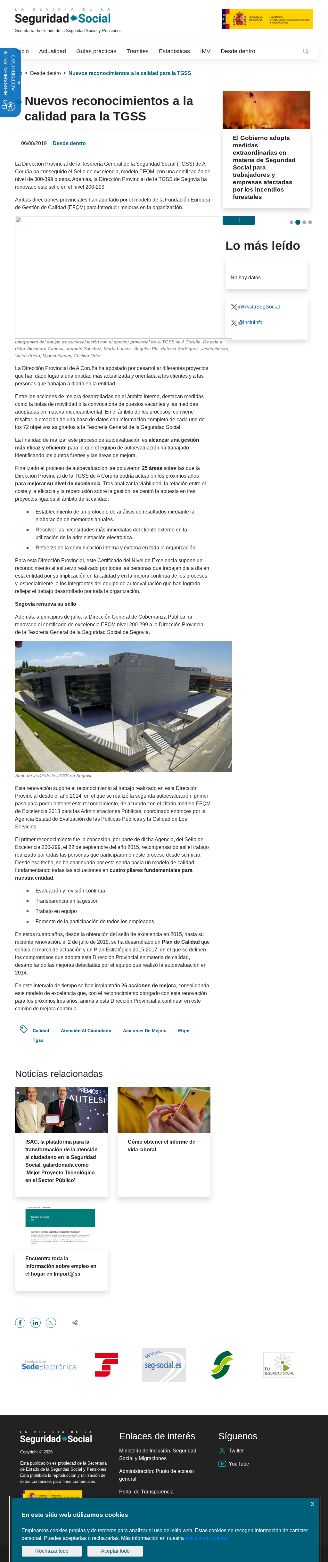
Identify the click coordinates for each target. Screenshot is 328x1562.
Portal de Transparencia (146, 1491)
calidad (41, 1030)
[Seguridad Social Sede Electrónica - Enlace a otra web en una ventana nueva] (49, 1365)
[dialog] (165, 1530)
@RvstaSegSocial (259, 284)
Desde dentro (45, 73)
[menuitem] (22, 51)
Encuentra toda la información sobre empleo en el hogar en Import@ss (60, 1266)
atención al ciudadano (86, 1030)
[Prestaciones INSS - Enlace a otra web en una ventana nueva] (221, 1365)
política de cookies (206, 1538)
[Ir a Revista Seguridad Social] (74, 16)
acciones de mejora (145, 1030)
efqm (183, 1030)
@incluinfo (250, 300)
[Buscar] (305, 51)
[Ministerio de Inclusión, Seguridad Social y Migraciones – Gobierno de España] (267, 18)
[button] (72, 1323)
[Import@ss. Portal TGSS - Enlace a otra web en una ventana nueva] (106, 1364)
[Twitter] (51, 1323)
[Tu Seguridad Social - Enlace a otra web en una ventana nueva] (279, 1364)
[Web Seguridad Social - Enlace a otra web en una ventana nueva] (164, 1365)
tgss (38, 1040)
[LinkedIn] (35, 1323)
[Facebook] (20, 1323)
